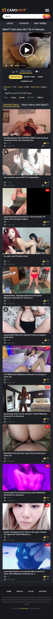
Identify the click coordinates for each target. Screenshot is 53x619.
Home (8, 591)
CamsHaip (24, 608)
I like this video (13, 72)
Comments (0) (26, 81)
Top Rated (24, 23)
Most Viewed (40, 23)
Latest (10, 23)
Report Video (29, 77)
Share (40, 77)
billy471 (40, 97)
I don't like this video (16, 72)
